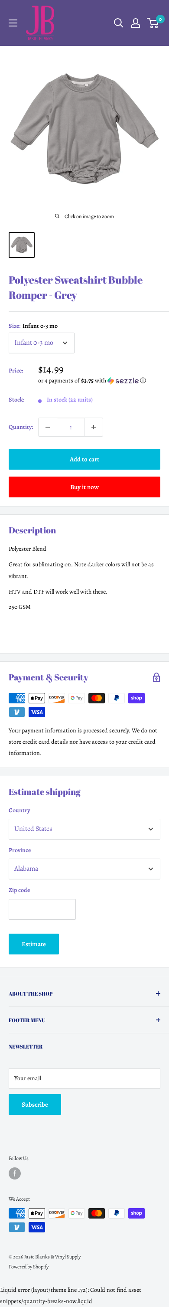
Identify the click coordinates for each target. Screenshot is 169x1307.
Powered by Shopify (29, 1266)
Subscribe (35, 1104)
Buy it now (84, 487)
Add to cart (84, 459)
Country (19, 810)
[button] (99, 380)
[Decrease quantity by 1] (48, 427)
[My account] (135, 23)
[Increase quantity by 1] (93, 427)
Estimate (34, 944)
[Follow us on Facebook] (15, 1173)
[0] (153, 23)
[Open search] (119, 23)
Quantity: (21, 427)
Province (20, 850)
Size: (33, 326)
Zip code (19, 890)
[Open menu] (13, 23)
